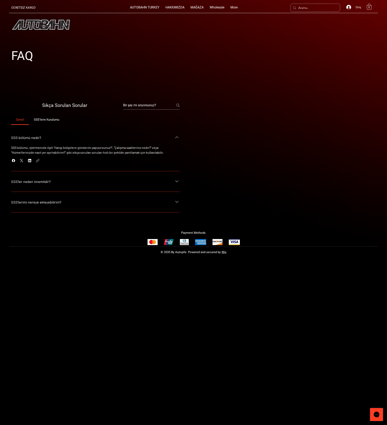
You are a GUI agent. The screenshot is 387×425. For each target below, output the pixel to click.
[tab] (20, 119)
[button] (369, 7)
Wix (224, 252)
